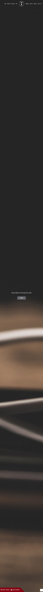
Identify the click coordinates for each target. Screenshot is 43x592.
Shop (16, 3)
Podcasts (8, 3)
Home (5, 3)
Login (39, 3)
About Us (31, 3)
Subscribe (27, 3)
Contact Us (35, 3)
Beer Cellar (13, 3)
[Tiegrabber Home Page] (21, 3)
